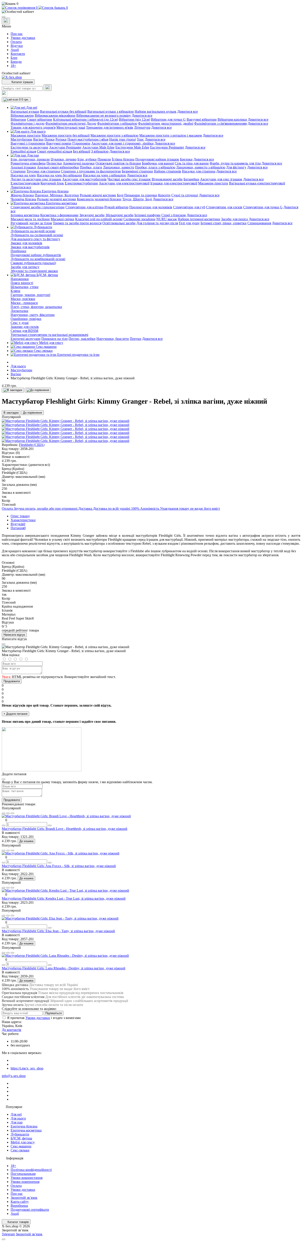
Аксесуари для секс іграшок (221, 179)
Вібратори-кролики (232, 119)
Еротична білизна (24, 1126)
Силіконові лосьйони (139, 219)
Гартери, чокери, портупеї (30, 295)
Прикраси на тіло (54, 339)
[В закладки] (13, 390)
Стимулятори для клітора (84, 207)
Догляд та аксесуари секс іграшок (36, 179)
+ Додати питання (15, 713)
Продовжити (12, 681)
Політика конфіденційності (31, 1170)
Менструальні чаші (70, 127)
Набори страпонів (167, 171)
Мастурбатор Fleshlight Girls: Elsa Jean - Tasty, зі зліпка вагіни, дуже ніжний (58, 931)
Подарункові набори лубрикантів (36, 255)
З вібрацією (100, 151)
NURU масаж (166, 219)
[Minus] (3, 825)
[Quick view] (3, 813)
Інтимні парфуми (147, 215)
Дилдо (91, 123)
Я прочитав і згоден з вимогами (44, 1018)
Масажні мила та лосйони (30, 219)
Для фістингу (236, 167)
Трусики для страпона (43, 171)
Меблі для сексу (23, 1142)
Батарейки (191, 179)
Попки (49, 139)
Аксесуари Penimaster (65, 147)
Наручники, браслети (112, 339)
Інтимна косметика (25, 215)
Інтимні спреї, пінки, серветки (224, 223)
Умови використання (26, 1178)
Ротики (61, 139)
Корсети (164, 195)
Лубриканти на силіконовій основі (37, 235)
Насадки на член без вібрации (59, 175)
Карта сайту (20, 1201)
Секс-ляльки (20, 1150)
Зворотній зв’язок (24, 1197)
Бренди (16, 62)
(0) (18, 453)
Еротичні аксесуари (25, 339)
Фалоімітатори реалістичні (65, 123)
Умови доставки (23, 38)
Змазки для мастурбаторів (30, 247)
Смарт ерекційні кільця (54, 151)
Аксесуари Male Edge (98, 147)
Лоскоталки (19, 311)
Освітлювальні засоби (119, 223)
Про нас (17, 34)
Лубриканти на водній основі (33, 231)
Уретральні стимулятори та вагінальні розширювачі (49, 335)
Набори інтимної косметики (199, 219)
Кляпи (15, 291)
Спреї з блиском (173, 215)
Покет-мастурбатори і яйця (87, 139)
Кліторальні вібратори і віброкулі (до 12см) (85, 119)
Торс (140, 139)
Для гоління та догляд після (157, 223)
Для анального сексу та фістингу (35, 239)
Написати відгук (14, 634)
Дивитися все (187, 111)
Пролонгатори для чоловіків (150, 207)
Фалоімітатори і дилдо (27, 123)
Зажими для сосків (25, 327)
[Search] (48, 87)
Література (142, 127)
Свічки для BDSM (24, 331)
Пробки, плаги (91, 167)
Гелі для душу (189, 223)
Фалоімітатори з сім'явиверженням (220, 123)
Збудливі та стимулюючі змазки (34, 271)
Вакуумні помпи (58, 143)
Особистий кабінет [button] (16, 73)
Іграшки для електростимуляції (173, 183)
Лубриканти (20, 1134)
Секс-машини (21, 1146)
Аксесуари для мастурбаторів (84, 179)
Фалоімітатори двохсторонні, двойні (165, 123)
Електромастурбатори (81, 183)
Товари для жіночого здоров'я (33, 127)
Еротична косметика (26, 1130)
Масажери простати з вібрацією (114, 135)
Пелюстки (54, 163)
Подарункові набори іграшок (157, 159)
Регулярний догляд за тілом (31, 223)
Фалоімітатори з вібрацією (117, 123)
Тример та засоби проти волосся (77, 223)
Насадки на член (23, 175)
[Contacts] (6, 21)
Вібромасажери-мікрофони (55, 115)
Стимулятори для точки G (263, 207)
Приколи (104, 159)
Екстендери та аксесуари (29, 147)
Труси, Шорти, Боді (137, 199)
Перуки (135, 339)
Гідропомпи (81, 143)
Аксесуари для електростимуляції (124, 183)
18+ (13, 66)
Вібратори (18, 119)
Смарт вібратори (39, 119)
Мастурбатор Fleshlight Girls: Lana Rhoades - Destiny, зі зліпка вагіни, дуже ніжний (63, 968)
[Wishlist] (8, 813)
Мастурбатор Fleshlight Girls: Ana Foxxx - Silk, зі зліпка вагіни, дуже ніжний (59, 866)
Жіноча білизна (22, 195)
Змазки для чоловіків (26, 243)
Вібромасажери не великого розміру (103, 115)
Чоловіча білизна (23, 199)
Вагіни (38, 139)
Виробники (19, 1205)
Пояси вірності (22, 283)
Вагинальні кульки (25, 111)
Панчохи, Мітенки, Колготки (57, 195)
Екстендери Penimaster (167, 147)
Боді (120, 195)
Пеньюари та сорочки (140, 195)
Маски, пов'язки (23, 299)
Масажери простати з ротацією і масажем (170, 135)
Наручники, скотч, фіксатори (33, 315)
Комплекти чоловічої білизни (99, 199)
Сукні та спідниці (184, 195)
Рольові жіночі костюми (98, 195)
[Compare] (12, 813)
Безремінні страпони (137, 171)
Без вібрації (81, 151)
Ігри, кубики (87, 159)
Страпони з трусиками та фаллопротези (91, 171)
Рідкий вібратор (116, 207)
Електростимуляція (25, 183)
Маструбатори (21, 139)
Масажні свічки (62, 219)
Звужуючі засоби (92, 215)
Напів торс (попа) (122, 139)
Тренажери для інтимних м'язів (109, 127)
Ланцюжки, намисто (118, 167)
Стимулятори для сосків (224, 207)
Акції (15, 50)
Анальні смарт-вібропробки (58, 167)
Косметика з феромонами (59, 215)
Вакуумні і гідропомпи (28, 143)
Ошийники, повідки (26, 319)
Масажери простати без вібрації (66, 135)
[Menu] (3, 16)
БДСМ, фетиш (21, 1138)
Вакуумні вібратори (202, 119)
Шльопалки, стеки (24, 287)
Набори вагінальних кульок (155, 111)
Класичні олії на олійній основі (98, 219)
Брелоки (186, 159)
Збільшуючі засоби (119, 215)
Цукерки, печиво (63, 159)
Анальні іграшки (23, 167)
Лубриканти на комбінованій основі (38, 259)
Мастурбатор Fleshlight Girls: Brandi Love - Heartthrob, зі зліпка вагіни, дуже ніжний (64, 829)
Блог (14, 58)
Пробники (18, 251)
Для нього (18, 366)
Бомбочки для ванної (158, 163)
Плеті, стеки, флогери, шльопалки (36, 307)
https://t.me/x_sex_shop (27, 1068)
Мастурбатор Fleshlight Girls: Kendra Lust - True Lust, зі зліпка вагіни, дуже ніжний (64, 898)
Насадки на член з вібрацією (104, 175)
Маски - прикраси (24, 303)
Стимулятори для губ (189, 207)
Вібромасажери (22, 115)
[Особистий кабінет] (151, 12)
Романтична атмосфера (28, 163)
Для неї (16, 1114)
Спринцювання (259, 223)
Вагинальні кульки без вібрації (63, 111)
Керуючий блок (52, 183)
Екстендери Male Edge (132, 147)
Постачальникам (23, 1174)
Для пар (17, 1122)
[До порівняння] (38, 390)
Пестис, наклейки (82, 339)
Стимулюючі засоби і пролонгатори (38, 207)
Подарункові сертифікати (30, 1209)
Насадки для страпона (198, 171)
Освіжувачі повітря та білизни (118, 163)
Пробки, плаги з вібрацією (155, 167)
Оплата (16, 42)
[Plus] (50, 825)
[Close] (3, 644)
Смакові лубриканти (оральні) (33, 263)
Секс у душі (20, 323)
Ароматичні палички (79, 163)
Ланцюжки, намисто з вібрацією (200, 167)
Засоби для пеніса (234, 219)
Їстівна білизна (123, 159)
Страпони (18, 171)
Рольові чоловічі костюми (56, 199)
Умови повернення (25, 1182)
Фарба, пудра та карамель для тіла (235, 163)
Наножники (20, 279)
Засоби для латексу (25, 267)
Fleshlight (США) (31, 445)
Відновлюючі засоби (167, 179)
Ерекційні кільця (23, 151)
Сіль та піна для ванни (192, 163)
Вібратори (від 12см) (134, 119)
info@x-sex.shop (14, 1076)
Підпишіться (53, 1013)
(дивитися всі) (39, 465)
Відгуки (17, 46)
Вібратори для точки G (168, 119)
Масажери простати (26, 135)
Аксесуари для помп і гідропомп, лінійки (122, 143)
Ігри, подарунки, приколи (30, 159)
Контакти (18, 54)
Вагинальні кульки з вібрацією (110, 111)
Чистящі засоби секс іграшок (129, 179)
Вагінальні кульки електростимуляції (257, 183)
